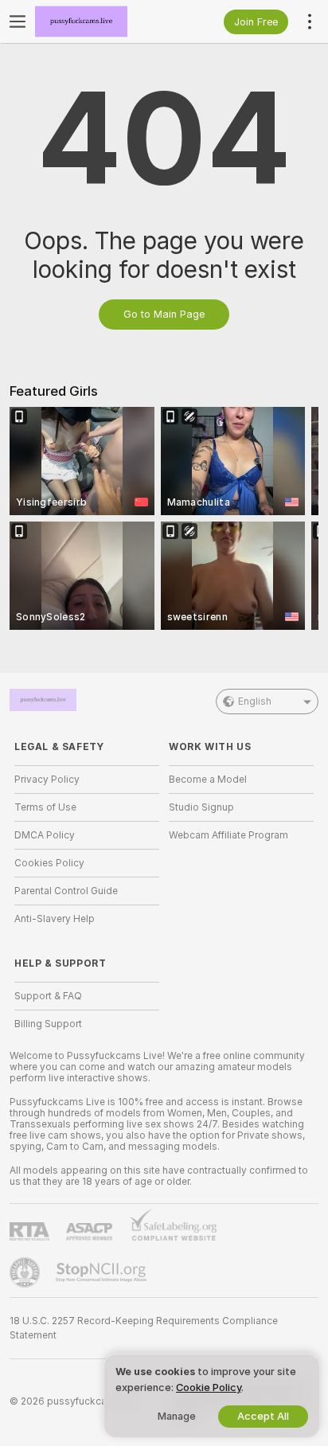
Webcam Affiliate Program (228, 835)
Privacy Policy (47, 779)
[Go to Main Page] (99, 21)
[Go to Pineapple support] (26, 1272)
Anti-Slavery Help (54, 918)
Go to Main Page (164, 314)
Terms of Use (45, 807)
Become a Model (208, 779)
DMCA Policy (44, 835)
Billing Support (48, 1024)
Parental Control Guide (66, 891)
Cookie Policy (208, 1387)
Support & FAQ (48, 996)
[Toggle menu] (17, 21)
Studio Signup (201, 807)
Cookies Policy (49, 863)
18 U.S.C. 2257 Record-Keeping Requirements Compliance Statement (144, 1328)
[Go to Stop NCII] (103, 1272)
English (254, 701)
